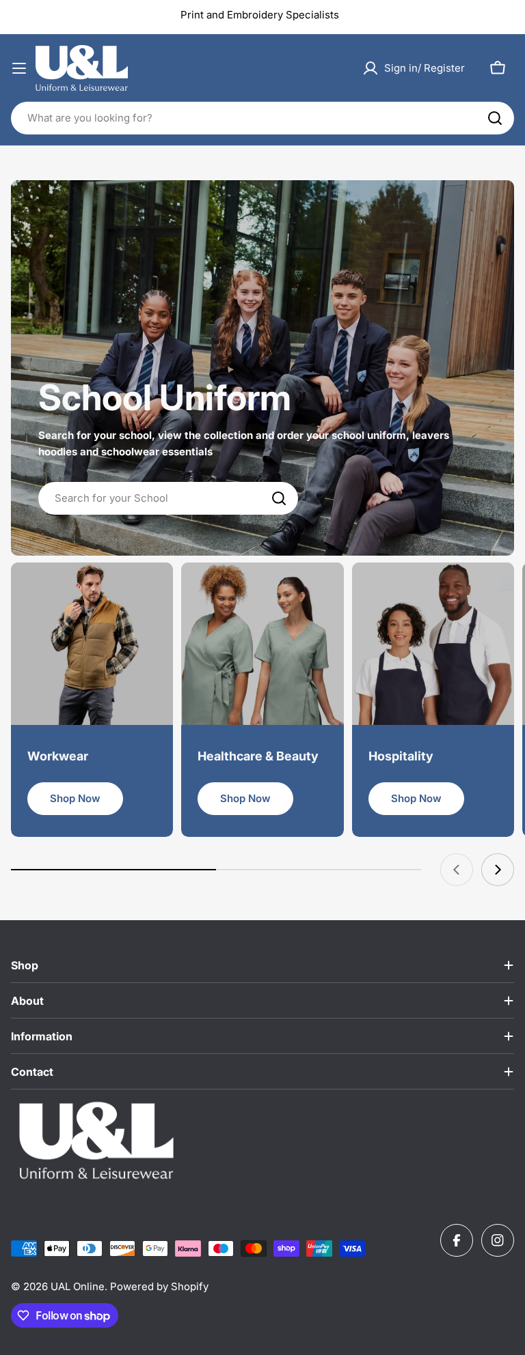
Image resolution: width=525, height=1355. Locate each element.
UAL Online (78, 1286)
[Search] (495, 118)
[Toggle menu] (19, 68)
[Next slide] (497, 869)
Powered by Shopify (159, 1286)
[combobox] (262, 118)
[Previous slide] (456, 869)
